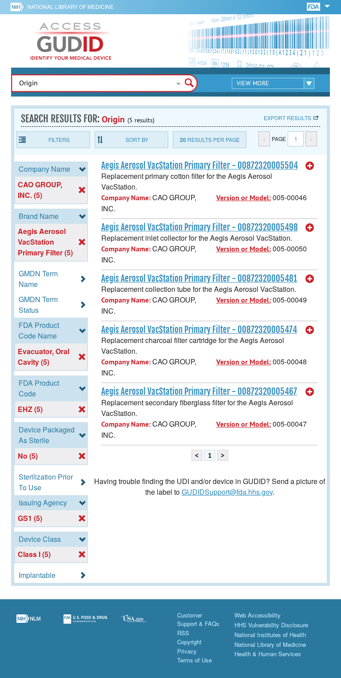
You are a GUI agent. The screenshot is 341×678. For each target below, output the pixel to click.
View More (253, 83)
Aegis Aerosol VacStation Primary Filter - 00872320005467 (199, 391)
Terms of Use (194, 660)
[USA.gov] (142, 624)
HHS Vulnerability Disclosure (271, 625)
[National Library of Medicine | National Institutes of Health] (28, 624)
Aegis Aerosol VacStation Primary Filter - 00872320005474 (199, 329)
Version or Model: (243, 197)
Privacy (187, 651)
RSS (183, 633)
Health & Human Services (267, 654)
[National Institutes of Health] (19, 6)
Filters (59, 139)
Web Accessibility (257, 615)
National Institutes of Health (270, 634)
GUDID (71, 41)
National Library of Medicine (71, 6)
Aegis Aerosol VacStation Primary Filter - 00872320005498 (199, 227)
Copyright (189, 642)
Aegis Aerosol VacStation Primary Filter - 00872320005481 (199, 278)
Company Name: (126, 197)
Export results (287, 117)
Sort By (137, 139)
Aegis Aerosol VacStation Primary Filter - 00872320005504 (199, 165)
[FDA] (314, 6)
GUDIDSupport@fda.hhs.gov (227, 492)
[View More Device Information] (309, 165)
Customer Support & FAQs (198, 619)
